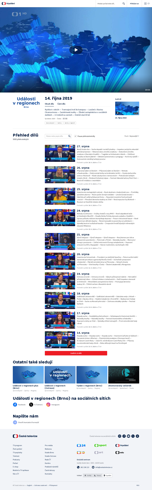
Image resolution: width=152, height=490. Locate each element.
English (29, 485)
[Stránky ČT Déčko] (81, 453)
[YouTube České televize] (128, 436)
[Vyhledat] (69, 136)
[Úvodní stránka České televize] (25, 436)
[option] (88, 475)
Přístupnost (53, 485)
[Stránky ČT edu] (120, 453)
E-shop (15, 467)
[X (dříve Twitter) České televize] (133, 436)
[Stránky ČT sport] (100, 446)
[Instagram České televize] (119, 436)
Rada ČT (48, 459)
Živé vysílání (17, 449)
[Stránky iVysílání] (122, 446)
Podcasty (16, 459)
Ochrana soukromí (40, 485)
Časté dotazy (50, 470)
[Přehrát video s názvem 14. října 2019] (76, 50)
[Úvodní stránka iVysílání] (10, 3)
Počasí (15, 463)
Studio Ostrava (50, 456)
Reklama (48, 449)
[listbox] (97, 475)
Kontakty (48, 474)
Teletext (16, 456)
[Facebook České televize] (124, 436)
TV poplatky (17, 452)
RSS (138, 485)
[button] (76, 50)
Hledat (124, 3)
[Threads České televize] (137, 436)
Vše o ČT (16, 474)
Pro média (49, 445)
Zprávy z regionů (70, 123)
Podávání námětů (51, 467)
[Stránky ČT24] (81, 446)
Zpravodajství (50, 123)
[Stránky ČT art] (98, 453)
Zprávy (59, 123)
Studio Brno (49, 452)
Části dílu (61, 104)
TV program (17, 445)
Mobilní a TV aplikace (21, 470)
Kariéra (47, 463)
